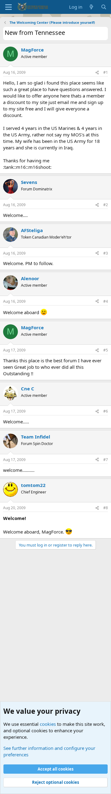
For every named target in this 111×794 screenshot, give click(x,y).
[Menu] (8, 7)
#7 (105, 459)
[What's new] (91, 7)
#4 (105, 301)
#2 (105, 204)
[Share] (97, 72)
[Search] (104, 7)
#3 (105, 253)
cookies (48, 724)
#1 (105, 72)
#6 (105, 411)
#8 (105, 507)
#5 (105, 350)
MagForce (32, 50)
